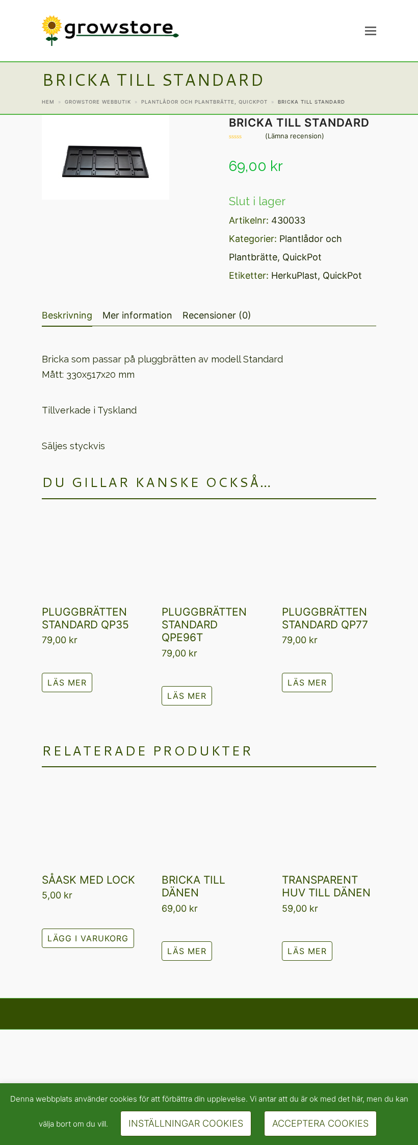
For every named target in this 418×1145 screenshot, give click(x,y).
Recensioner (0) (216, 315)
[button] (370, 30)
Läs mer (67, 682)
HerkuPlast (294, 275)
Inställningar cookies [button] (185, 1123)
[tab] (67, 315)
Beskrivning (67, 315)
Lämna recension (295, 136)
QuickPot (302, 257)
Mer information (137, 315)
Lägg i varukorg (87, 938)
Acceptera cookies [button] (320, 1123)
